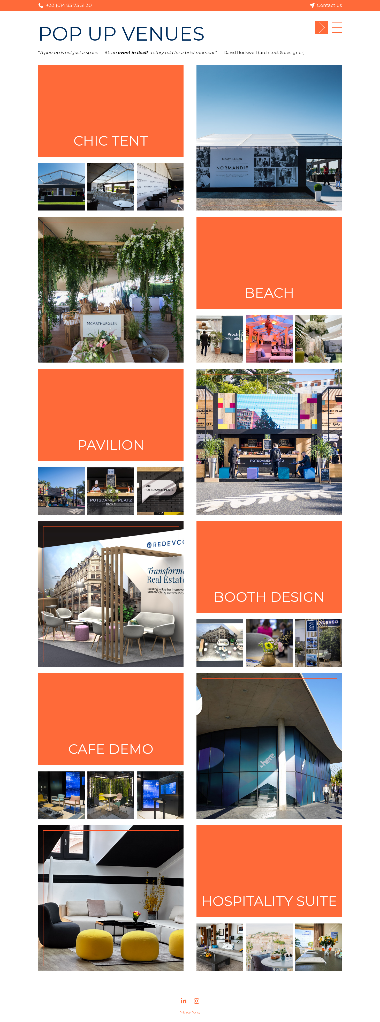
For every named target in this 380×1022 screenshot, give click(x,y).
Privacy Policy (190, 1012)
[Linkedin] (183, 1003)
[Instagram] (196, 1003)
